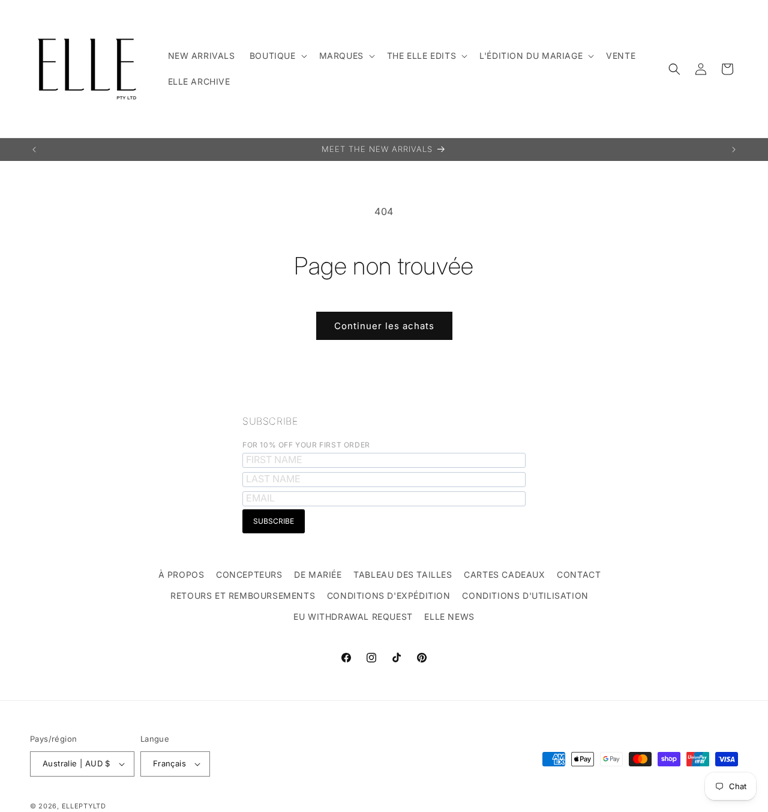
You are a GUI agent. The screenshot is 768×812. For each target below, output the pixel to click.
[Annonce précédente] (34, 149)
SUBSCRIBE (270, 421)
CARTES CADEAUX (504, 574)
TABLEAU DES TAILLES (402, 574)
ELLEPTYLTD (84, 806)
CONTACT (579, 574)
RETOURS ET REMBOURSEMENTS (242, 595)
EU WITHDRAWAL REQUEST (353, 616)
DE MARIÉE (317, 574)
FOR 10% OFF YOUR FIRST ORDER (306, 444)
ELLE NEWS (449, 616)
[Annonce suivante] (734, 149)
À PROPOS (181, 574)
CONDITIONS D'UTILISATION (525, 595)
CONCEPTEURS (249, 574)
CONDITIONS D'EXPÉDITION (389, 595)
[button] (277, 55)
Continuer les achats (384, 326)
